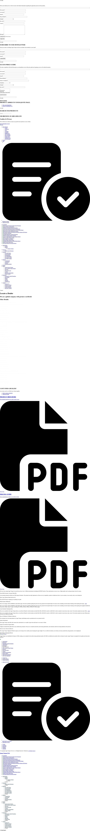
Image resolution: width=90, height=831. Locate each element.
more (86, 603)
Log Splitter (10, 238)
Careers (6, 271)
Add (3, 141)
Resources (4, 275)
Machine (4, 252)
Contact (3, 282)
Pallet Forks (10, 242)
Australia (6, 131)
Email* (1, 14)
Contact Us (7, 283)
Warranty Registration (9, 272)
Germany (7, 132)
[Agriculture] (5, 91)
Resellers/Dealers (8, 264)
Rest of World (7, 135)
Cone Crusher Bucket (16, 236)
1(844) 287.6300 (5, 222)
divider (6, 246)
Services (6, 269)
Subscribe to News (6, 742)
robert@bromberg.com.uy (5, 347)
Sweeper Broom (13, 243)
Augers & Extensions (16, 229)
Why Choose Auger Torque (10, 268)
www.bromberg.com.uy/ (4, 351)
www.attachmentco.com (4, 317)
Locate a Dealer (8, 286)
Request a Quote (8, 285)
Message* (2, 34)
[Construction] (5, 90)
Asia (6, 130)
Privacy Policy (8, 274)
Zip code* (2, 21)
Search (3, 140)
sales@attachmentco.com (5, 312)
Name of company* (4, 80)
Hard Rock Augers (14, 231)
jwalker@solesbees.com (4, 381)
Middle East (7, 133)
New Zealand (7, 134)
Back (9, 780)
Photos (6, 278)
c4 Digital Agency (31, 750)
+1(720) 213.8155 (3, 308)
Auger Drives (11, 226)
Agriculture (7, 261)
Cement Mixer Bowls (16, 241)
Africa (6, 128)
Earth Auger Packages (16, 225)
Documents (7, 277)
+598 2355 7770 (3, 343)
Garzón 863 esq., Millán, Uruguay (6, 339)
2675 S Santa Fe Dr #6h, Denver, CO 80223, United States (11, 304)
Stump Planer (11, 240)
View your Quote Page (6, 105)
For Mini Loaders (8, 258)
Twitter (3, 744)
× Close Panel (3, 830)
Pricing (3, 265)
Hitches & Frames (14, 227)
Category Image (10, 248)
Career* (1, 23)
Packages (4, 249)
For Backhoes (7, 255)
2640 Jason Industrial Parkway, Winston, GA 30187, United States (13, 373)
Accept (8, 123)
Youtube (4, 747)
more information (3, 123)
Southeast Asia (8, 137)
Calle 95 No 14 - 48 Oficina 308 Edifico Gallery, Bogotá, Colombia (13, 356)
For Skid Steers (8, 253)
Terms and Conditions (6, 654)
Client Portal (7, 281)
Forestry (6, 263)
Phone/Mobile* (3, 16)
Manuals (6, 280)
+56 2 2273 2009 (3, 326)
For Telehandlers (8, 256)
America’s (7, 129)
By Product (4, 224)
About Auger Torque (9, 267)
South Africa (7, 136)
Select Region (5, 126)
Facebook (4, 745)
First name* (2, 10)
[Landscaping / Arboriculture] (5, 92)
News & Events (8, 270)
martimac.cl (2, 334)
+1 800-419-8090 (3, 377)
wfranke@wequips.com (4, 364)
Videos (6, 279)
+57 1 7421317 (3, 360)
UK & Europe (7, 139)
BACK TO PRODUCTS (7, 106)
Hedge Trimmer (13, 235)
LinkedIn (4, 748)
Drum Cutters (11, 237)
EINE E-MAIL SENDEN (7, 393)
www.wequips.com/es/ (4, 368)
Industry (4, 259)
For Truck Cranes (8, 257)
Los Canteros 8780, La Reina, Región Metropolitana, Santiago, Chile (13, 321)
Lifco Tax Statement (6, 655)
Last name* (2, 12)
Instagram (4, 746)
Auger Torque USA (5, 753)
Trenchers (9, 233)
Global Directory (8, 287)
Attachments (4, 245)
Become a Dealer (8, 288)
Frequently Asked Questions (10, 276)
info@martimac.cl (3, 330)
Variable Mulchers (14, 234)
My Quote (4, 645)
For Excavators (8, 254)
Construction (7, 260)
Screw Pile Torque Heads (18, 230)
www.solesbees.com (4, 385)
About (3, 266)
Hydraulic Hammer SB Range (21, 232)
